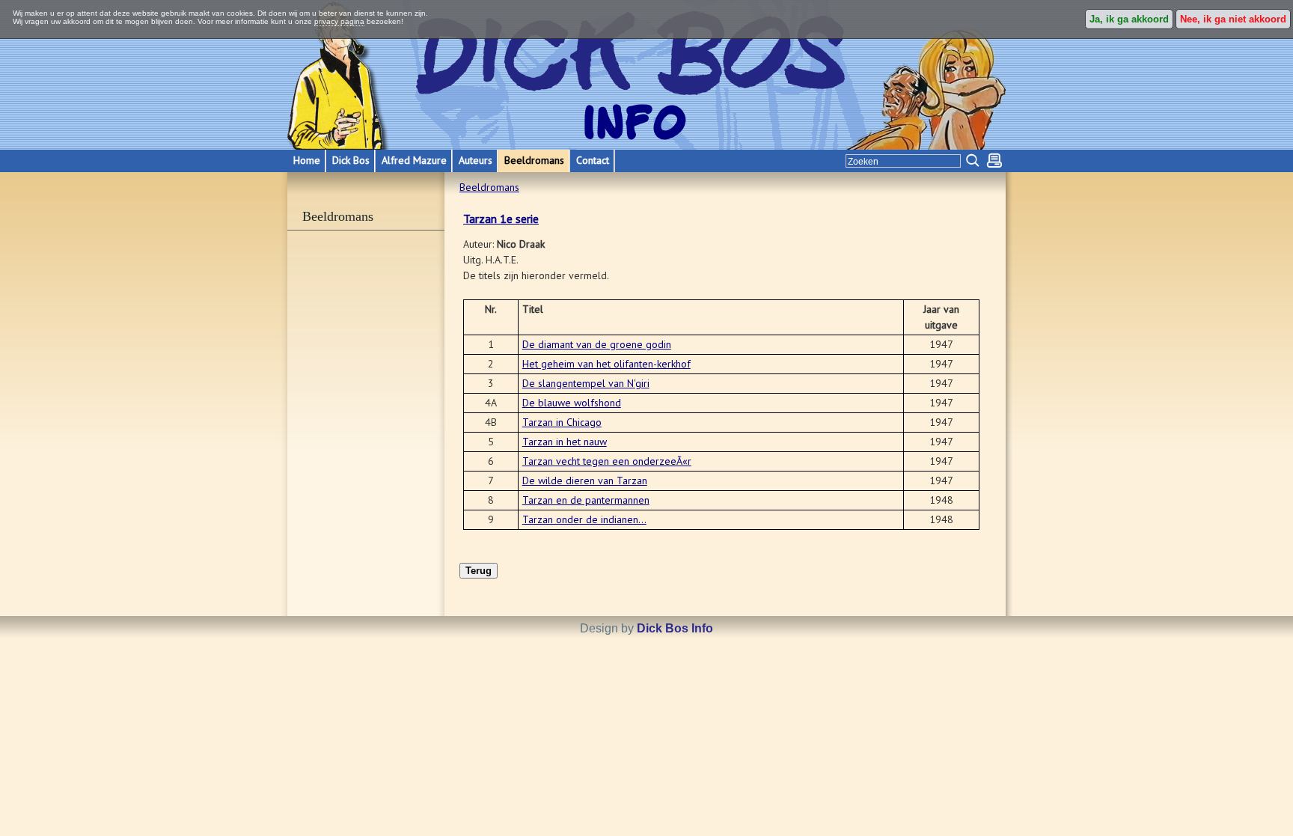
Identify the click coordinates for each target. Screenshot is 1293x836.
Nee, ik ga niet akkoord (1233, 19)
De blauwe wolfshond (571, 402)
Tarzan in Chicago (562, 422)
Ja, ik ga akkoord (1129, 19)
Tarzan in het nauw (564, 441)
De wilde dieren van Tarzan (584, 480)
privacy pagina (339, 21)
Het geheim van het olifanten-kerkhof (606, 363)
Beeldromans (489, 187)
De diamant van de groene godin (596, 344)
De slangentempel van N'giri (585, 383)
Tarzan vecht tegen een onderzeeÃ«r (606, 461)
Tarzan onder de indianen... (584, 519)
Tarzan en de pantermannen (585, 500)
